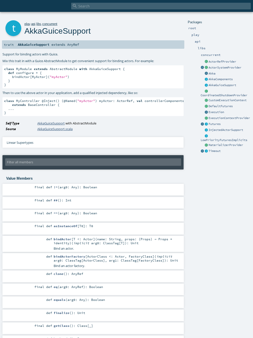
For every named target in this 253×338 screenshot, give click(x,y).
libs (38, 24)
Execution (216, 112)
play (27, 24)
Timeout (215, 151)
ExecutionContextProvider (229, 118)
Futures (215, 124)
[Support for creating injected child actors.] (206, 130)
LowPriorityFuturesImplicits (224, 140)
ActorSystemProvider (225, 67)
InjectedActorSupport (226, 130)
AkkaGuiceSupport (222, 85)
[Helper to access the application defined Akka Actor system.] (206, 74)
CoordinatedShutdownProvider (224, 95)
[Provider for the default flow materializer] (206, 145)
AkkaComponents (221, 79)
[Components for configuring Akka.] (206, 79)
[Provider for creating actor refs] (206, 62)
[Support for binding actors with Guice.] (206, 85)
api (33, 24)
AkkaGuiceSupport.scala (55, 129)
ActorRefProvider (222, 61)
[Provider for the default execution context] (206, 118)
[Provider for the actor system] (206, 68)
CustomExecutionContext (228, 100)
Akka (212, 73)
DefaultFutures (221, 106)
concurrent (49, 24)
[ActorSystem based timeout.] (206, 106)
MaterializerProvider (226, 145)
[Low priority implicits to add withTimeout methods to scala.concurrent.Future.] (206, 136)
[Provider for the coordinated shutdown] (206, 91)
